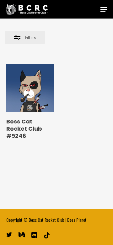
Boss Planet (77, 219)
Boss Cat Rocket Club (46, 219)
